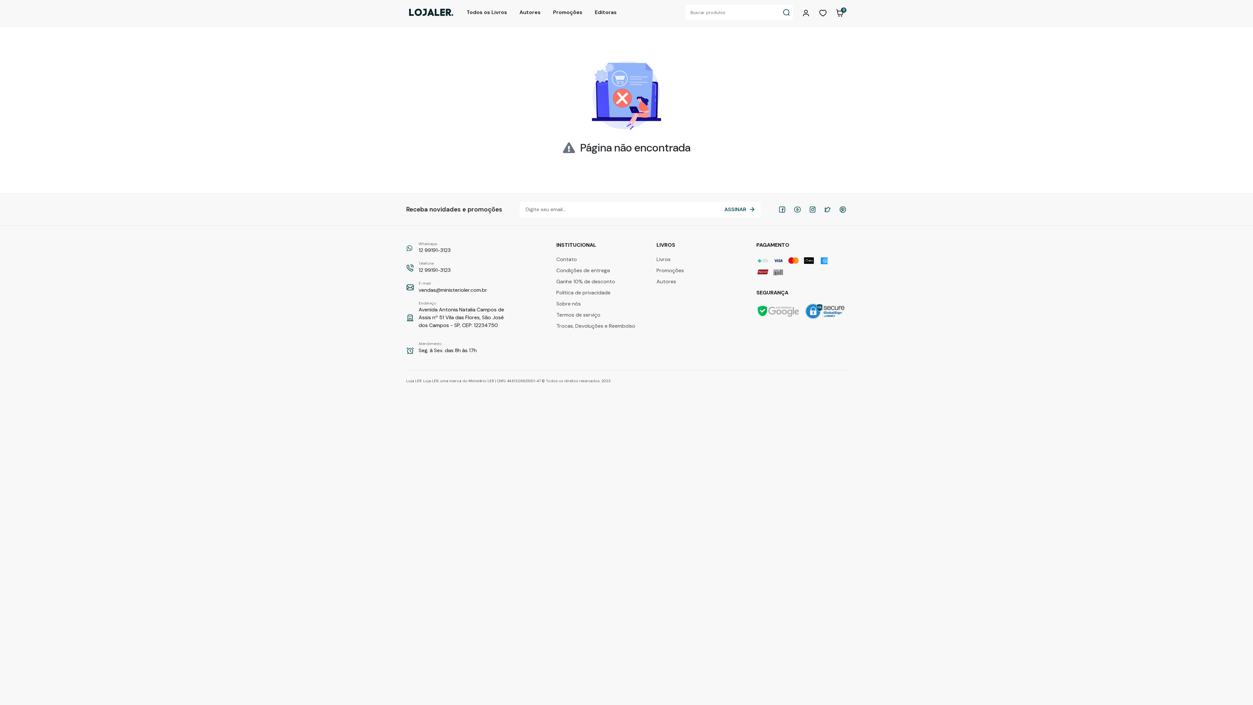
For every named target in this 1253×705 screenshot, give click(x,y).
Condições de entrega (583, 270)
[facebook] (782, 209)
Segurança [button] (773, 292)
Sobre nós (568, 303)
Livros (664, 259)
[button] (807, 12)
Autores (530, 12)
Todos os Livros (487, 12)
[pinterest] (843, 209)
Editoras (606, 12)
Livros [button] (666, 245)
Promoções (567, 12)
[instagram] (812, 209)
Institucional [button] (576, 245)
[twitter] (827, 209)
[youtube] (797, 209)
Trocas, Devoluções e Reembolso (595, 325)
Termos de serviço (578, 314)
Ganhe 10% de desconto (585, 281)
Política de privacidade (583, 292)
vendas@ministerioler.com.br (453, 287)
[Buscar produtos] (786, 12)
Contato (566, 259)
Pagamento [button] (773, 245)
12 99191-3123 (435, 248)
